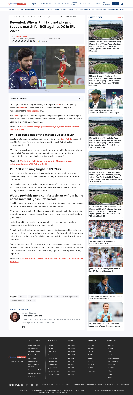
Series (109, 352)
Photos (83, 4)
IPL (57, 297)
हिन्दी (22, 361)
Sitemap (108, 384)
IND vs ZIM (71, 371)
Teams (20, 9)
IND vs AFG (71, 345)
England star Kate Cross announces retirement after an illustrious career (104, 325)
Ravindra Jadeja (53, 364)
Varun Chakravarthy (54, 374)
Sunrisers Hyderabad (34, 370)
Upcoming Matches (113, 358)
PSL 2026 (90, 355)
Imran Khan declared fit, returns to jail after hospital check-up (105, 297)
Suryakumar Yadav (54, 371)
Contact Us (44, 384)
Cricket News (74, 4)
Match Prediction (87, 9)
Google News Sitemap (121, 384)
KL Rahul (51, 345)
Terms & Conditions (61, 392)
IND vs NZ (71, 358)
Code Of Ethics (80, 390)
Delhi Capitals (33, 111)
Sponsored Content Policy (46, 392)
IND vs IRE (71, 374)
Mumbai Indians (18, 300)
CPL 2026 (90, 352)
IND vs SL (71, 364)
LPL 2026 (90, 358)
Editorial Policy (24, 390)
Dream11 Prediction (69, 9)
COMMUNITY (113, 9)
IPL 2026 (12, 9)
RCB (58, 104)
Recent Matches (112, 355)
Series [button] (55, 4)
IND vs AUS (71, 348)
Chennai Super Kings (34, 352)
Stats (98, 4)
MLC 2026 (91, 364)
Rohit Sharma (52, 352)
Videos (91, 4)
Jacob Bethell (47, 297)
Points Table (30, 9)
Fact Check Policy (37, 390)
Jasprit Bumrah (53, 368)
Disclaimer (64, 384)
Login (116, 4)
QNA (122, 9)
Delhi (16, 115)
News (57, 9)
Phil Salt (22, 107)
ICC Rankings (106, 4)
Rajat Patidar (66, 139)
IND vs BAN (71, 352)
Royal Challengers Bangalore (33, 366)
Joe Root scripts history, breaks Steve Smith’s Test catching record (104, 270)
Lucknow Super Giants (70, 297)
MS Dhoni (51, 348)
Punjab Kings (32, 358)
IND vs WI (71, 368)
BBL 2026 (91, 348)
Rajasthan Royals (33, 361)
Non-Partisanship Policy (52, 390)
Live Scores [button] (44, 4)
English (33, 4)
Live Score (111, 345)
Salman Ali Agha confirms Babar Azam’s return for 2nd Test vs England (105, 111)
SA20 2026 (91, 368)
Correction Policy (67, 390)
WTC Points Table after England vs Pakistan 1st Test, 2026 (103, 242)
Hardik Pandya (53, 358)
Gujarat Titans (32, 376)
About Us (54, 384)
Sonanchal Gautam (20, 36)
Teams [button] (64, 4)
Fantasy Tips (101, 9)
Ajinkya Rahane (53, 361)
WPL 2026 (91, 345)
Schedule (42, 9)
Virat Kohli (51, 355)
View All (119, 17)
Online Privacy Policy (94, 384)
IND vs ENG (71, 355)
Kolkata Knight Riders (34, 345)
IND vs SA (71, 361)
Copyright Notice (78, 384)
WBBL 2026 (91, 371)
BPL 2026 (90, 361)
